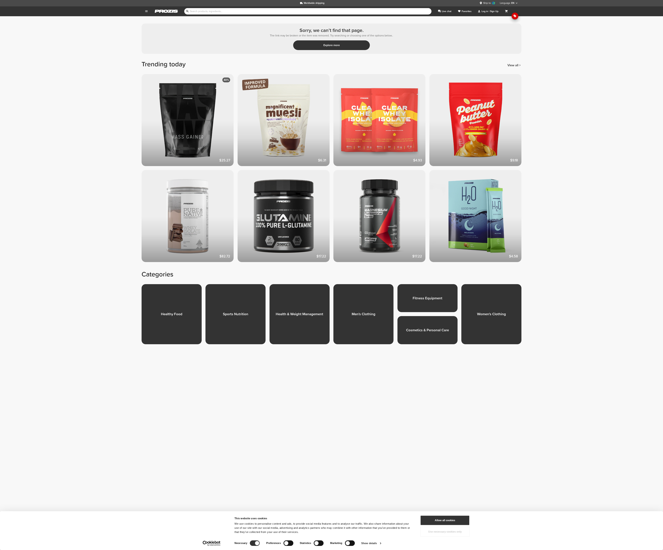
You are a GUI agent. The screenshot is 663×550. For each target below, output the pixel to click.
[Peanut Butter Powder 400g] (477, 122)
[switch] (288, 543)
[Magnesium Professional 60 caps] (381, 218)
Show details (369, 543)
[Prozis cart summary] (506, 11)
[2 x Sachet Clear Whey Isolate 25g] (381, 122)
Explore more (331, 45)
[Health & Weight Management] (301, 316)
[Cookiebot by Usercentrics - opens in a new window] (211, 543)
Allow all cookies (445, 520)
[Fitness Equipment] (429, 300)
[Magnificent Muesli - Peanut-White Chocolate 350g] (286, 122)
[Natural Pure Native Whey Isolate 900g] (190, 218)
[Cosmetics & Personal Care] (429, 332)
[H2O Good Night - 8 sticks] (477, 218)
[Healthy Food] (173, 316)
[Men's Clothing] (365, 316)
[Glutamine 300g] (286, 218)
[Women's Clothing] (493, 316)
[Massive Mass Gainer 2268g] (190, 122)
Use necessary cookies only (445, 531)
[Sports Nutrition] (237, 316)
